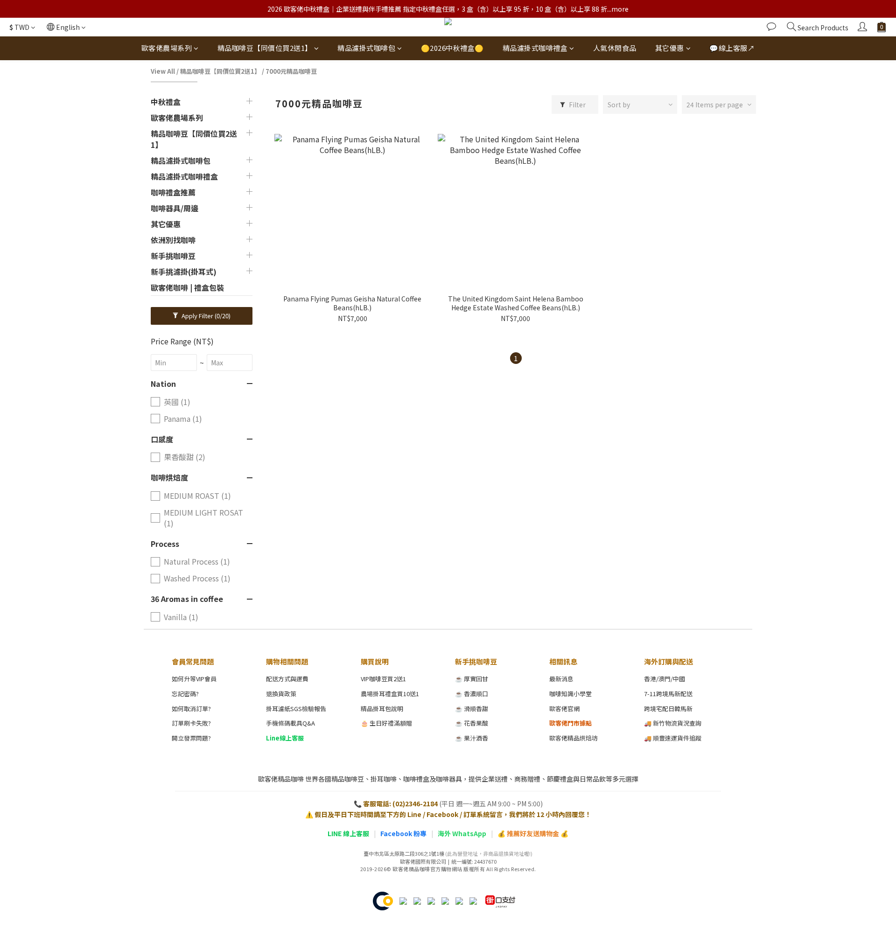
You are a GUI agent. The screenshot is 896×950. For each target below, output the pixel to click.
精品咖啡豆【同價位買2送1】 (264, 48)
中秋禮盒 (166, 101)
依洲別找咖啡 (173, 239)
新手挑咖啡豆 (173, 255)
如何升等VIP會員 (194, 678)
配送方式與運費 (287, 678)
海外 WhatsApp (462, 833)
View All (163, 71)
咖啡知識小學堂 (570, 693)
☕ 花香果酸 (471, 723)
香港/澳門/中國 (664, 678)
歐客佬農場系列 (166, 48)
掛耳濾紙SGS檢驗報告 (296, 708)
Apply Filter (205, 315)
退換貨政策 (281, 693)
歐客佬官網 (564, 708)
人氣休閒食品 (615, 48)
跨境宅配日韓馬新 (668, 708)
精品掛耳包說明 (382, 708)
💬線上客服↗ (732, 48)
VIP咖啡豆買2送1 (383, 678)
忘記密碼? (185, 693)
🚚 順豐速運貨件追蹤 (672, 737)
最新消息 (561, 678)
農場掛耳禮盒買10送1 (390, 693)
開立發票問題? (191, 737)
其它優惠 (669, 48)
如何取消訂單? (191, 708)
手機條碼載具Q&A (290, 723)
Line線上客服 (285, 737)
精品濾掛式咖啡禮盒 (535, 48)
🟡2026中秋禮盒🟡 (452, 48)
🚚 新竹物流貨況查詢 (672, 723)
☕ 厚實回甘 (471, 678)
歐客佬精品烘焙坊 (573, 737)
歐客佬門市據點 (570, 723)
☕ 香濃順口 (471, 693)
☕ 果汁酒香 (471, 737)
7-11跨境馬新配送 (668, 693)
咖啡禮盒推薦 (173, 192)
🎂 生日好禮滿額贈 (386, 723)
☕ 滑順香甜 (471, 708)
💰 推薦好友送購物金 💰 (532, 833)
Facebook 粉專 (403, 833)
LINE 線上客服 (348, 833)
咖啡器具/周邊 (174, 208)
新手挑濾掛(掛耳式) (184, 271)
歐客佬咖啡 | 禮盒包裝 (187, 287)
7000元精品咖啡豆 (291, 71)
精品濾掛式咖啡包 (366, 48)
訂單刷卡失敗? (191, 723)
